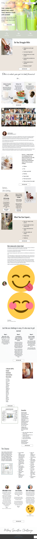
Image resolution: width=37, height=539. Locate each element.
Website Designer (16, 537)
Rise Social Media (21, 537)
